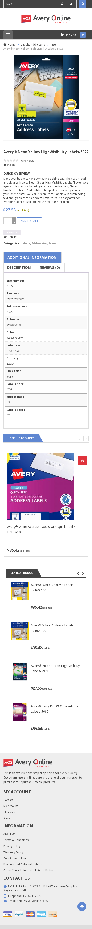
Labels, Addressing (33, 44)
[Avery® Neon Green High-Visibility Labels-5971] (20, 671)
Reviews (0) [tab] (50, 267)
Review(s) (28, 161)
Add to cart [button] (82, 460)
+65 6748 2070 (32, 896)
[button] (78, 573)
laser (54, 44)
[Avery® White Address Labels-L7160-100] (20, 591)
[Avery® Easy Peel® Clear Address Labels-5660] (20, 712)
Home (11, 44)
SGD (9, 4)
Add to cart (29, 221)
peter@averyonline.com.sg (34, 901)
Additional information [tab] (32, 257)
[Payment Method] (7, 914)
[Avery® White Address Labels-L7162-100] (20, 631)
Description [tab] (19, 267)
